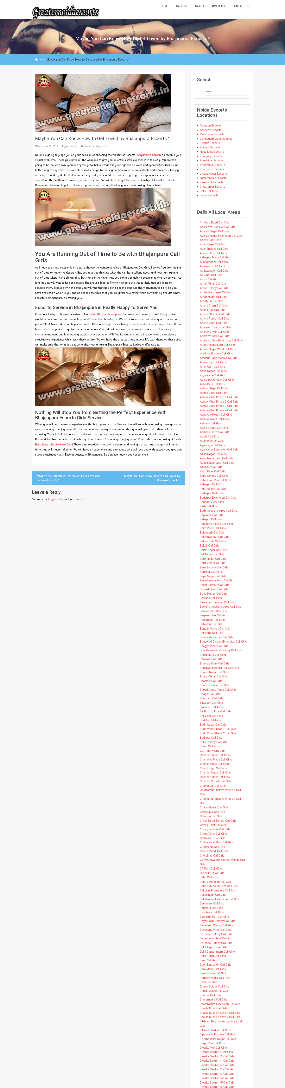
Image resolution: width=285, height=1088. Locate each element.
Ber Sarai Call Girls (211, 633)
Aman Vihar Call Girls (213, 283)
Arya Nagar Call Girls (213, 375)
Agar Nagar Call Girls (213, 244)
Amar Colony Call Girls (214, 288)
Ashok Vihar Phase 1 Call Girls (219, 397)
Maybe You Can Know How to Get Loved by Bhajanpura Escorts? (102, 138)
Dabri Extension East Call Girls (219, 886)
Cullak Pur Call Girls (212, 873)
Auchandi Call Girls (212, 441)
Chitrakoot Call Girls (212, 838)
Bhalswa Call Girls (211, 659)
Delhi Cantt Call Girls (213, 956)
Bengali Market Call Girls (215, 628)
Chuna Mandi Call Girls (214, 851)
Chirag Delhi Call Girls (213, 825)
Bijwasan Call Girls (211, 702)
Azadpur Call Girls (211, 467)
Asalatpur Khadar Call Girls (217, 379)
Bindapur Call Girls (211, 707)
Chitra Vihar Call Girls (213, 833)
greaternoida (70, 146)
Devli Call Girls (209, 982)
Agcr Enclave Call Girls (214, 248)
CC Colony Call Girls (212, 751)
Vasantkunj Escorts (212, 165)
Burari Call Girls (209, 746)
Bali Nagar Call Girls (212, 554)
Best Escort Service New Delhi (54, 444)
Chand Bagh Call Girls (213, 768)
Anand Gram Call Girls (214, 305)
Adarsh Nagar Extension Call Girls (221, 235)
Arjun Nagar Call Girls (213, 371)
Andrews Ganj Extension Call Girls (221, 340)
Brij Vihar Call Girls (211, 716)
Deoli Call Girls (209, 960)
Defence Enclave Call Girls (216, 938)
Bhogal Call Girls (210, 694)
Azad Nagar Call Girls (213, 454)
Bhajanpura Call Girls (213, 655)
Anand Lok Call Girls (212, 310)
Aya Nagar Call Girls (212, 445)
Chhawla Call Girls (211, 816)
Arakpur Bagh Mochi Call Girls (218, 358)
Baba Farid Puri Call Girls (215, 480)
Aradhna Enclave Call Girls (216, 353)
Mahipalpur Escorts (212, 134)
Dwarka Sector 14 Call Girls (217, 1078)
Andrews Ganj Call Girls (214, 336)
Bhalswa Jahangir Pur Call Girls (219, 668)
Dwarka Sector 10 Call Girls (217, 1056)
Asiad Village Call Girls (214, 428)
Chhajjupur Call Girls (212, 812)
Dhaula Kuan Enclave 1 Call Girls (220, 1012)
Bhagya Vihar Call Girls (214, 646)
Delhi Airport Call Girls (213, 947)
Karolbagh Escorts (212, 182)
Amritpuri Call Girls (212, 301)
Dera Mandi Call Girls (213, 969)
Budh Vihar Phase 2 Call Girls (218, 733)
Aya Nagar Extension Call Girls (219, 449)
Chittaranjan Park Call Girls (217, 842)
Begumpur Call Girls (212, 620)
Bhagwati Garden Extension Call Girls (223, 641)
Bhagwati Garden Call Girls (216, 637)
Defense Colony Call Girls (216, 943)
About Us (218, 6)
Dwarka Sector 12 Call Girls (217, 1065)
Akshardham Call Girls (214, 262)
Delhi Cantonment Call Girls (217, 951)
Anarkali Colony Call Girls (215, 327)
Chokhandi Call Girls (212, 847)
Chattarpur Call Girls (213, 785)
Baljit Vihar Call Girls (212, 563)
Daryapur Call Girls (211, 908)
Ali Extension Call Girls (214, 270)
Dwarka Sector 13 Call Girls (217, 1074)
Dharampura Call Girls (213, 999)
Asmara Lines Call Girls (214, 432)
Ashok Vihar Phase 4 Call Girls (219, 410)
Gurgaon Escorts (211, 125)
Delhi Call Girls (209, 191)
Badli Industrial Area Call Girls (218, 510)
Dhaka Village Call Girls (214, 991)
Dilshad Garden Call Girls (215, 1030)
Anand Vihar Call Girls (213, 323)
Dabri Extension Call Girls (215, 882)
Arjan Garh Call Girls (212, 366)
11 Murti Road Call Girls (215, 222)
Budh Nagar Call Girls (213, 724)
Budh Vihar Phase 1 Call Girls (218, 729)
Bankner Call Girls (211, 571)
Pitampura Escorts (212, 169)
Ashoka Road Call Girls (214, 419)
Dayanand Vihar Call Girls (215, 929)
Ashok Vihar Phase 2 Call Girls (219, 401)
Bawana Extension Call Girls (217, 602)
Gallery (181, 6)
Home (164, 6)
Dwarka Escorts (210, 143)
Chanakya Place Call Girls (216, 759)
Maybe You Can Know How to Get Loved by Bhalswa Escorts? (152, 478)
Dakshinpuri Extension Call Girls (220, 899)
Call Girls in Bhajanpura (106, 314)
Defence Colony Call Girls (216, 934)
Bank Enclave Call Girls (214, 567)
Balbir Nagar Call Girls (213, 550)
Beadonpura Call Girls (213, 611)
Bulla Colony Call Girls (213, 742)
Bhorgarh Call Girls (211, 698)
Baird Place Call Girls (213, 528)
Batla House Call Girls (213, 593)
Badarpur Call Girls (211, 493)
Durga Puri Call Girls (212, 1043)
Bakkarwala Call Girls (213, 541)
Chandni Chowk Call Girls (215, 781)
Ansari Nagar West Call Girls (218, 349)
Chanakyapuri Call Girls (214, 764)
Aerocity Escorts (211, 130)
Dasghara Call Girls (212, 912)
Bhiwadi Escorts (210, 147)
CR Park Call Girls (211, 868)
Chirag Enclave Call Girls (215, 829)
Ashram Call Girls (211, 423)
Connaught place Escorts (216, 138)
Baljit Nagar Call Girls (213, 558)
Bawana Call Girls (211, 598)
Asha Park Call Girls (212, 384)
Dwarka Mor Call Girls (213, 1047)
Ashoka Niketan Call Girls (216, 414)
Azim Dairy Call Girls (212, 471)
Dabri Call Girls (209, 877)
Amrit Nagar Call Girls (213, 297)
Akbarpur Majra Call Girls (215, 257)
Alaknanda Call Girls (212, 266)
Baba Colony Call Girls (214, 475)
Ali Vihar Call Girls (211, 275)
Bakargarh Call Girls (212, 532)
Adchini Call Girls (210, 240)
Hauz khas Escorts (212, 151)
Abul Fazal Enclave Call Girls (217, 227)
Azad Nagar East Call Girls (216, 458)
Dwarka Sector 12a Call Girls (218, 1069)
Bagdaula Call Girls (211, 515)
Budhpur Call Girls (211, 737)
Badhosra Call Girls (212, 502)
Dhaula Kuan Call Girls (213, 1008)
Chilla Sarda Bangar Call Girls (218, 820)
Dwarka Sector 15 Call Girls (217, 1082)
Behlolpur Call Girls (212, 624)
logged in (54, 499)
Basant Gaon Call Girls (214, 589)
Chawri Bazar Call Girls (214, 807)
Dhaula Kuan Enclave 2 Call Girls (220, 1017)
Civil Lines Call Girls (212, 855)
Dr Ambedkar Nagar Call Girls (218, 1039)
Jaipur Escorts (209, 195)
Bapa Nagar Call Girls (213, 576)
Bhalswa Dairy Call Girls (214, 663)
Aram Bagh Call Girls (213, 362)
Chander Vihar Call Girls (215, 777)
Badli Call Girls (209, 506)
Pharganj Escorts (211, 156)
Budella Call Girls (210, 720)
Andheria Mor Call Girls (214, 332)
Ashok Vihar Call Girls (213, 393)
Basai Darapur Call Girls (214, 585)
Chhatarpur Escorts (212, 186)
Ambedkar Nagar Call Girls (216, 292)
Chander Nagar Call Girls (215, 772)
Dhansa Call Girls (210, 995)
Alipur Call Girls (209, 279)
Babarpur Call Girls (211, 484)
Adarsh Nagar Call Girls (214, 231)
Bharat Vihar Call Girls (214, 676)
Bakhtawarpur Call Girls (214, 537)
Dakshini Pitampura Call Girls (218, 890)
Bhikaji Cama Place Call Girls (218, 689)
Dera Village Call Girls (213, 973)
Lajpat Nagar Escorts (213, 173)
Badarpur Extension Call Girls (218, 497)
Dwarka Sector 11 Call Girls (217, 1060)
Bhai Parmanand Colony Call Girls (221, 650)
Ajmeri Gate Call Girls (213, 253)
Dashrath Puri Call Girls (214, 916)
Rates (199, 6)
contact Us (240, 6)
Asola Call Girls (209, 436)
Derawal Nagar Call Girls (215, 978)
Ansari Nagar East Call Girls (217, 344)
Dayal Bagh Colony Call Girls (217, 921)
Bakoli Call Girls (209, 545)
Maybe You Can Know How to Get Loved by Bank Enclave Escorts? (68, 478)
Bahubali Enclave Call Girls (216, 524)
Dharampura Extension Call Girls (220, 1004)
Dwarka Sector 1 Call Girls (216, 1052)
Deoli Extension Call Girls (215, 964)
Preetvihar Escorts (212, 160)
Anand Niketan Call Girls (215, 314)
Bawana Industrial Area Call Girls (220, 606)
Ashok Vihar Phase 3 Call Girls (219, 406)
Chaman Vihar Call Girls (215, 755)
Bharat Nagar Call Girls (214, 672)
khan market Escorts (213, 178)
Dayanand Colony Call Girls (217, 925)
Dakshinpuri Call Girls (213, 895)
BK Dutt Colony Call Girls (215, 711)
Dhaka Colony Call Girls (214, 986)
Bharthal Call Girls (211, 681)
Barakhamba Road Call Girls (217, 580)
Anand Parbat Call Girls (214, 318)
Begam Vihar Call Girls (214, 615)
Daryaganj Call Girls (212, 903)
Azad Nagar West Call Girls (217, 462)
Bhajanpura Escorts (149, 155)
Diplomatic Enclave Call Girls (218, 1034)
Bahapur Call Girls (211, 519)
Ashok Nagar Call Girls (214, 388)
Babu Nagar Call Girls (213, 489)
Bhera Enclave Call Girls (215, 685)
